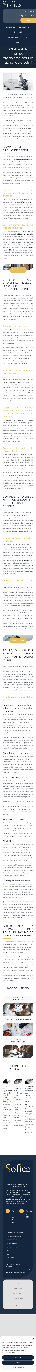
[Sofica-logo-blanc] (18, 1165)
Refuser (18, 1362)
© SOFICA (18, 1283)
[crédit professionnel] (18, 1046)
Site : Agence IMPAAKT (18, 1305)
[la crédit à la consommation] (18, 1024)
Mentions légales (18, 1288)
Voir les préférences (18, 1367)
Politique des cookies (18, 1298)
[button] (33, 1339)
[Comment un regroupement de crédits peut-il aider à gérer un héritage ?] (7, 1081)
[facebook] (16, 1179)
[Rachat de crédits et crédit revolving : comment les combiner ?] (18, 1081)
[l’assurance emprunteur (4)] (18, 1004)
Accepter (18, 1357)
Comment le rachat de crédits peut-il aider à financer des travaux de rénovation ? (29, 1097)
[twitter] (20, 1179)
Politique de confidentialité (18, 1293)
